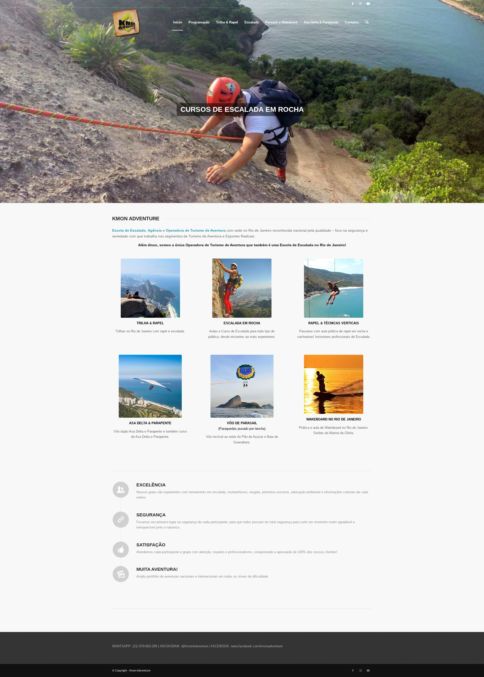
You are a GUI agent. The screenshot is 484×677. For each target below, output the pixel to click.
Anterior (4, 101)
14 (258, 196)
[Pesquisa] (367, 22)
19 (278, 196)
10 (242, 196)
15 (262, 196)
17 (270, 196)
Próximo (479, 101)
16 (266, 196)
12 (250, 196)
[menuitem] (177, 22)
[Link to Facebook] (352, 4)
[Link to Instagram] (360, 4)
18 (274, 196)
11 (246, 196)
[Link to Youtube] (368, 4)
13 (254, 196)
